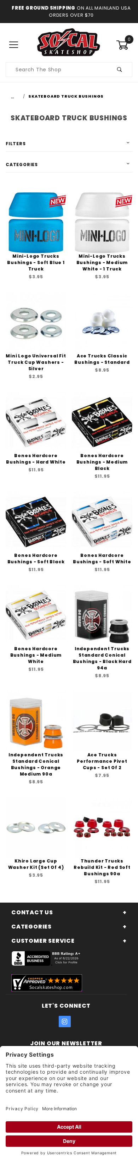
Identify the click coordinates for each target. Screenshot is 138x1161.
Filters (16, 144)
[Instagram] (65, 1021)
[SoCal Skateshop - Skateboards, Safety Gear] (68, 44)
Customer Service (43, 941)
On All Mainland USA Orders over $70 (90, 11)
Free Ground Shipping (43, 8)
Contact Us (32, 912)
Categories (22, 164)
